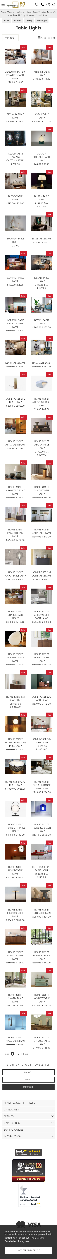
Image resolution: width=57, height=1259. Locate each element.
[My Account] (48, 4)
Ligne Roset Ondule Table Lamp (41, 1041)
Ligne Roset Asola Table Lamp (41, 445)
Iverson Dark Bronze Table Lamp (15, 323)
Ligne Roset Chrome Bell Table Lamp (41, 615)
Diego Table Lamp (15, 197)
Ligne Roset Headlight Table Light (15, 828)
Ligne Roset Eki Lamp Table (15, 698)
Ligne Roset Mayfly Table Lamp (15, 998)
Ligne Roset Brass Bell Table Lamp (15, 533)
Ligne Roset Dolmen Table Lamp (15, 657)
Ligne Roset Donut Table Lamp (41, 657)
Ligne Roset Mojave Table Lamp (42, 998)
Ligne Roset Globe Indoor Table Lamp (42, 785)
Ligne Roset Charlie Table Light (15, 615)
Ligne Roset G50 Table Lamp (15, 783)
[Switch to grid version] (39, 38)
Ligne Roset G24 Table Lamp (42, 740)
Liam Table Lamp (41, 362)
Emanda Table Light (15, 240)
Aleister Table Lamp (42, 73)
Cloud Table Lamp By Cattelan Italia (15, 157)
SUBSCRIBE (28, 1086)
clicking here (23, 1241)
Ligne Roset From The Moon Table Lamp (15, 742)
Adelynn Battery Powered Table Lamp (15, 75)
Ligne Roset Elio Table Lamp (42, 698)
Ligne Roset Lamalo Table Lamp (15, 955)
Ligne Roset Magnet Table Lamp (41, 955)
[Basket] (53, 4)
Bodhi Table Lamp (42, 116)
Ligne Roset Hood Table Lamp (15, 870)
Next (25, 1053)
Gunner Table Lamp (15, 279)
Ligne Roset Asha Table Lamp (15, 443)
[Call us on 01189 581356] (42, 4)
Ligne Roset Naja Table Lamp (15, 1039)
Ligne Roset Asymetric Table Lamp (15, 490)
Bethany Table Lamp (15, 116)
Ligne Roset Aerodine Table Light (41, 402)
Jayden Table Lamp (41, 321)
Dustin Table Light (41, 197)
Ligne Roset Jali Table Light (41, 868)
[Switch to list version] (49, 38)
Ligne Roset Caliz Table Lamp (41, 531)
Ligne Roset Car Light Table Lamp (42, 574)
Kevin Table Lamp (15, 362)
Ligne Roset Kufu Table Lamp (41, 911)
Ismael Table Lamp (41, 279)
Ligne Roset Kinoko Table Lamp (15, 913)
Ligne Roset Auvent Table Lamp (41, 490)
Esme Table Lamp (41, 238)
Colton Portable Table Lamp (41, 157)
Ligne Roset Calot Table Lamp (15, 574)
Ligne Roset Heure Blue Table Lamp (41, 828)
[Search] (37, 4)
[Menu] (3, 4)
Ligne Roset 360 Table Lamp (15, 400)
